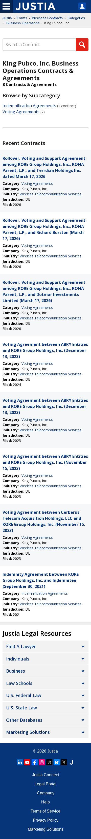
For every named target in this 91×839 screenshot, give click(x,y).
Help (45, 802)
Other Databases (24, 720)
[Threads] (49, 762)
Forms (22, 18)
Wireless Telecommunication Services (50, 194)
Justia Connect (45, 775)
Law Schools (19, 683)
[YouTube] (27, 762)
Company (45, 793)
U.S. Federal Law (23, 695)
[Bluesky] (57, 762)
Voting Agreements (21, 111)
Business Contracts (47, 18)
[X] (64, 762)
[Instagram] (42, 762)
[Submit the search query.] (82, 44)
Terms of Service (45, 811)
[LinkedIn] (20, 762)
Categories (76, 18)
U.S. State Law (21, 708)
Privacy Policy (45, 820)
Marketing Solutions (28, 732)
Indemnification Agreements (29, 105)
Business (15, 671)
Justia (7, 18)
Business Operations (22, 23)
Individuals (17, 659)
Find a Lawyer (21, 646)
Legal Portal (45, 784)
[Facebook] (35, 762)
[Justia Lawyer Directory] (71, 762)
